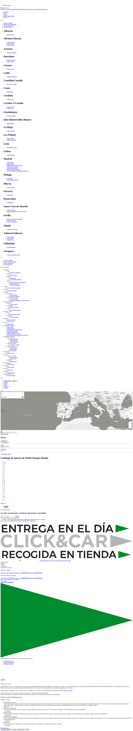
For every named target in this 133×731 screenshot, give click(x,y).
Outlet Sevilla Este (11, 220)
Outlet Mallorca (10, 123)
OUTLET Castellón (12, 84)
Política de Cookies (8, 664)
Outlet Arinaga (10, 138)
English (5, 383)
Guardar (14, 729)
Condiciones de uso (8, 661)
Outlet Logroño (10, 131)
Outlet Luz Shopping (12, 76)
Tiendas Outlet (7, 5)
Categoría (3, 449)
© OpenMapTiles (115, 429)
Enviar (17, 516)
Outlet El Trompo (11, 210)
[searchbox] (12, 393)
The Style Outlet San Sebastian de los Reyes (17, 171)
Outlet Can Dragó (11, 60)
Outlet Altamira (10, 107)
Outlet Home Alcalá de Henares (14, 165)
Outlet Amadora (11, 155)
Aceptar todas (21, 729)
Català (5, 385)
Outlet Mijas (10, 178)
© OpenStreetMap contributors (125, 429)
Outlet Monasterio (11, 247)
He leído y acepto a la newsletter (23, 519)
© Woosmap (109, 429)
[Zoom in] (130, 423)
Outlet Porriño (10, 202)
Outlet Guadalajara (11, 116)
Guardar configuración (6, 729)
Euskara (6, 388)
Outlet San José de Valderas (13, 169)
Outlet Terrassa (10, 61)
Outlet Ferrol (10, 108)
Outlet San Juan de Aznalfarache (15, 219)
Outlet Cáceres (10, 69)
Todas (6, 507)
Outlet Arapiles (10, 164)
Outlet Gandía (10, 238)
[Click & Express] (66, 533)
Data (2, 445)
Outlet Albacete (10, 34)
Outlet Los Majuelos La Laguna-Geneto (16, 211)
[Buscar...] (23, 394)
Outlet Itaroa (10, 195)
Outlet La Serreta (11, 187)
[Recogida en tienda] (66, 559)
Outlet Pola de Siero (12, 52)
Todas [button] (2, 503)
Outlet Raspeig (10, 43)
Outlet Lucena (10, 99)
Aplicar (9, 454)
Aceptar (3, 679)
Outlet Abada (10, 162)
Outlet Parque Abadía (12, 229)
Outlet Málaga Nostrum (12, 180)
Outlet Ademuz (10, 237)
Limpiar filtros (4, 454)
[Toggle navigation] (1, 1)
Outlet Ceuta (10, 91)
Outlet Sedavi (10, 239)
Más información (5, 728)
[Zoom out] (130, 426)
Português (6, 386)
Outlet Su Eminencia (12, 221)
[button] (8, 9)
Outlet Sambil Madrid (12, 168)
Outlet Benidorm (11, 42)
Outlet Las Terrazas (11, 140)
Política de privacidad (9, 662)
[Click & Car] (66, 547)
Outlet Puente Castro (12, 147)
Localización (4, 440)
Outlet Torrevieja (11, 45)
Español (6, 382)
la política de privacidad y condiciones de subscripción (24, 519)
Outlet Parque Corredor (12, 166)
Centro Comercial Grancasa (13, 255)
